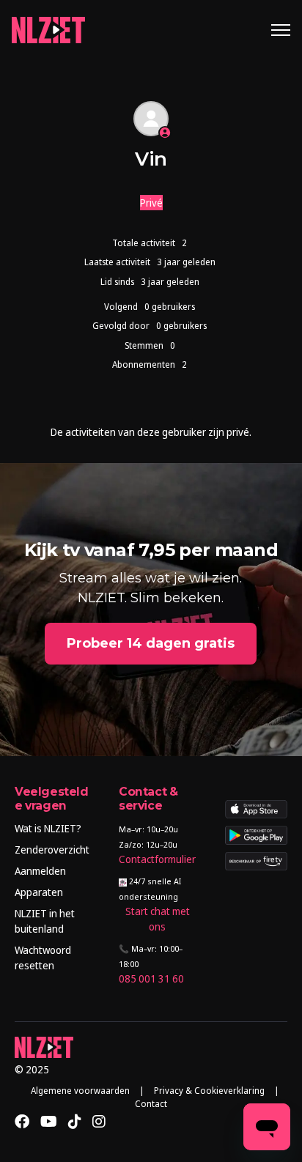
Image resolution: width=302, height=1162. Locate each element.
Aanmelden (40, 871)
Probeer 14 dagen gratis (151, 643)
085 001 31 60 (151, 978)
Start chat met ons (157, 918)
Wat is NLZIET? (48, 828)
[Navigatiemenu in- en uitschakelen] (280, 30)
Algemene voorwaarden (80, 1090)
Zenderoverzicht (52, 849)
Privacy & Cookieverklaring (209, 1090)
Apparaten (39, 892)
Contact (151, 1104)
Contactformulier (157, 859)
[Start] (48, 30)
